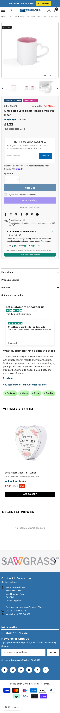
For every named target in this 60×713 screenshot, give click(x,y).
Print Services (43, 3)
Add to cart (30, 494)
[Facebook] (5, 214)
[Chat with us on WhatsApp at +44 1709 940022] (2, 614)
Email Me (45, 156)
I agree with (13, 194)
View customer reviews (30, 255)
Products (13, 17)
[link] (30, 561)
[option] (30, 50)
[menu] (3, 10)
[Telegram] (27, 214)
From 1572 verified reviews (18, 314)
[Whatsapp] (37, 214)
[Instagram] (13, 670)
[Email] (32, 214)
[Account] (49, 10)
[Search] (11, 10)
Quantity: (8, 173)
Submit (53, 652)
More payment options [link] (30, 207)
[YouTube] (37, 670)
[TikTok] (29, 670)
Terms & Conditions (27, 194)
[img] (31, 310)
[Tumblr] (21, 214)
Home (3, 17)
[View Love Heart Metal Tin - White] (30, 457)
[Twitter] (11, 214)
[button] (50, 75)
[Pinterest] (16, 214)
